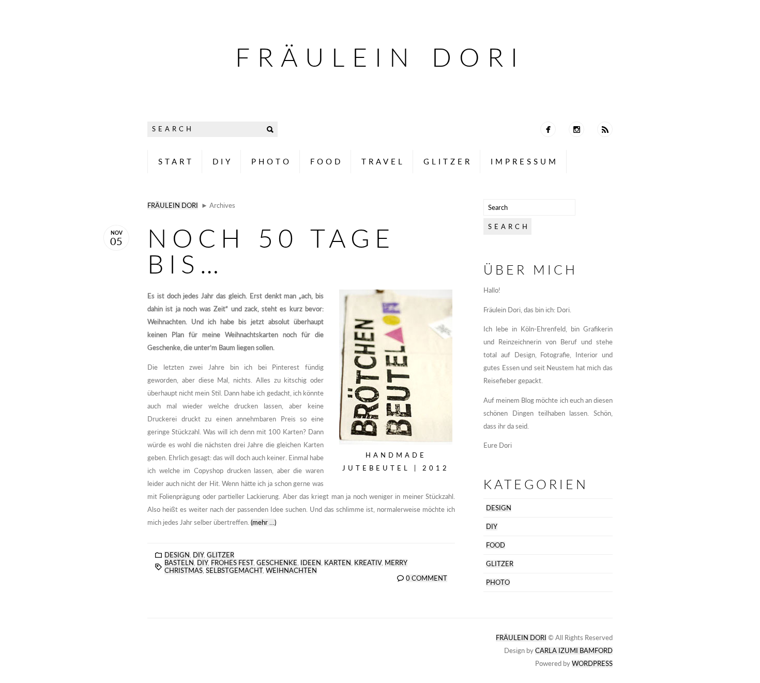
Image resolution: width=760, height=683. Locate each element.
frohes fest (232, 563)
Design (177, 555)
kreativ (368, 563)
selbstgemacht (234, 570)
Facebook (548, 129)
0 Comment (426, 578)
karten (337, 563)
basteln (179, 563)
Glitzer (447, 161)
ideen (310, 563)
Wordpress (592, 663)
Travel (383, 161)
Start (176, 161)
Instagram (576, 129)
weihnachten (291, 570)
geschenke (276, 563)
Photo (271, 161)
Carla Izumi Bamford (574, 651)
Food (326, 161)
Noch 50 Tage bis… (271, 250)
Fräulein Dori (380, 57)
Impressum (524, 161)
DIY (222, 161)
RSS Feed (605, 129)
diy (202, 563)
